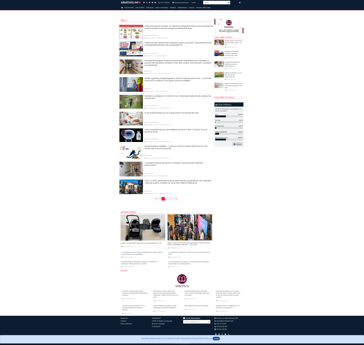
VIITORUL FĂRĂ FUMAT (203, 8)
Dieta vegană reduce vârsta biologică (196, 306)
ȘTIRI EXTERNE (140, 8)
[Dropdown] (240, 2)
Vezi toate (124, 270)
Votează (238, 144)
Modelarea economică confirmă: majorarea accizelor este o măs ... (232, 53)
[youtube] (225, 334)
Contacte (123, 321)
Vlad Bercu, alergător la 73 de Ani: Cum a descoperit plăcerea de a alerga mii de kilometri (177, 97)
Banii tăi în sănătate (158, 324)
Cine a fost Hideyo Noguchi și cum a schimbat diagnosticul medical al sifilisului (133, 308)
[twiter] (219, 334)
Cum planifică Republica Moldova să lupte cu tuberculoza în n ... (232, 64)
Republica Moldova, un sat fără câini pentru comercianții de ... (233, 75)
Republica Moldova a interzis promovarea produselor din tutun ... (234, 85)
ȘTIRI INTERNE (129, 8)
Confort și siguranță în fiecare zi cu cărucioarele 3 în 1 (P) (141, 243)
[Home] (122, 7)
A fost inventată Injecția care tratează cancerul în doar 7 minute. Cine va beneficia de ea (175, 130)
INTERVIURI (150, 8)
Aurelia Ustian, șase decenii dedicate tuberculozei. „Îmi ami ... (233, 43)
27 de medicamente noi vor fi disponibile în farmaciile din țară (171, 113)
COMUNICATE (156, 318)
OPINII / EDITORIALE (161, 8)
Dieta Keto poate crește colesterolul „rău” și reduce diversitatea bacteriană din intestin (197, 293)
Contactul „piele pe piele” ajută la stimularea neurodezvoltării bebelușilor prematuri (134, 293)
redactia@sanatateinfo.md (224, 321)
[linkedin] (222, 334)
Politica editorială (126, 324)
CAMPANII (173, 8)
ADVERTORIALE (182, 8)
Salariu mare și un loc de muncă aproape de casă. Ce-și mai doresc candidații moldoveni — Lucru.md (188, 244)
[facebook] (216, 334)
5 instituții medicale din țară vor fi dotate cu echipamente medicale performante (173, 164)
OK (209, 322)
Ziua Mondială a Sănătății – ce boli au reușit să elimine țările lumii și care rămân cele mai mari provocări (175, 147)
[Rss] (228, 334)
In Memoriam (156, 326)
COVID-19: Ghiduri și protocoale (162, 321)
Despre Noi (124, 318)
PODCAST (192, 8)
